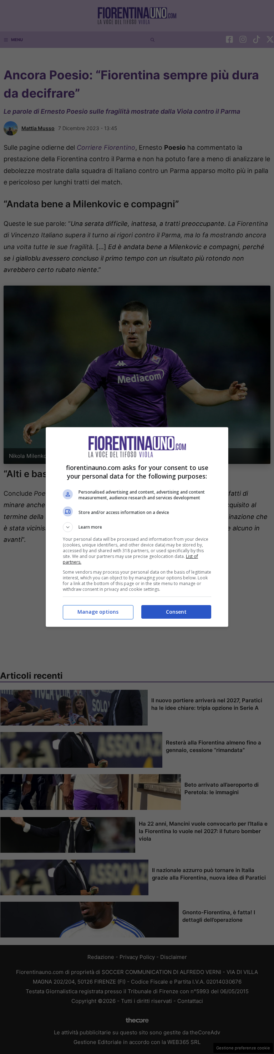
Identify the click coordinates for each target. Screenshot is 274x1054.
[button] (137, 527)
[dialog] (137, 527)
